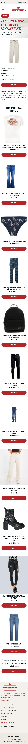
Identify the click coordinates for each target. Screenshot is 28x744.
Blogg (8, 739)
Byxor (14, 68)
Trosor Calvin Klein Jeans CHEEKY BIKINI (14, 241)
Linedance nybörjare (8, 707)
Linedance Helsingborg (8, 704)
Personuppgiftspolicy (9, 741)
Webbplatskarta (20, 741)
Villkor (19, 739)
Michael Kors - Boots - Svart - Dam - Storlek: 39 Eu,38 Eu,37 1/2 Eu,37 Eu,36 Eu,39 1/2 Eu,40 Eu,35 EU (14, 539)
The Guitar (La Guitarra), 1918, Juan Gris (14, 664)
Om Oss (4, 716)
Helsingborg (5, 2)
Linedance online (7, 713)
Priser (5, 15)
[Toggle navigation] (3, 8)
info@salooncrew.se (22, 2)
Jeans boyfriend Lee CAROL (14, 644)
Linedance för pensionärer (9, 710)
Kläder (10, 68)
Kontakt (14, 739)
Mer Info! (14, 85)
